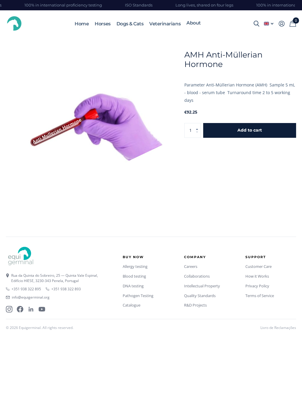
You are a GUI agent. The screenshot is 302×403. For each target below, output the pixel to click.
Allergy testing (135, 266)
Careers (190, 266)
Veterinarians (164, 24)
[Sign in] (281, 23)
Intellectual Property (202, 286)
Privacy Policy (257, 286)
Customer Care (258, 266)
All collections (193, 22)
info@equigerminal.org (31, 297)
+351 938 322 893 (66, 288)
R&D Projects (195, 305)
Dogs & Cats (130, 24)
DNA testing (133, 286)
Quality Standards (200, 295)
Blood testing (134, 276)
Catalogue (131, 305)
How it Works (257, 276)
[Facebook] (20, 309)
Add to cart (249, 130)
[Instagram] (9, 309)
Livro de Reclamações (278, 327)
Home (82, 24)
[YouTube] (42, 309)
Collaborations (197, 276)
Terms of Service (259, 295)
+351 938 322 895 (26, 288)
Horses (102, 24)
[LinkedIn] (31, 309)
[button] (198, 125)
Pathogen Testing (138, 295)
